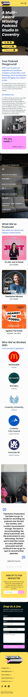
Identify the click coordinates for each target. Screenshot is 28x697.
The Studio (5, 675)
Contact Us (8, 50)
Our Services (6, 671)
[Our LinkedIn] (11, 42)
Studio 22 (5, 668)
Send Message (14, 646)
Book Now (8, 46)
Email (5, 621)
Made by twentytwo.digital (7, 692)
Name (5, 616)
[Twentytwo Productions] (7, 3)
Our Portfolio (7, 678)
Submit (21, 592)
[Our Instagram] (5, 42)
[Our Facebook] (8, 42)
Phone (5, 626)
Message (6, 632)
